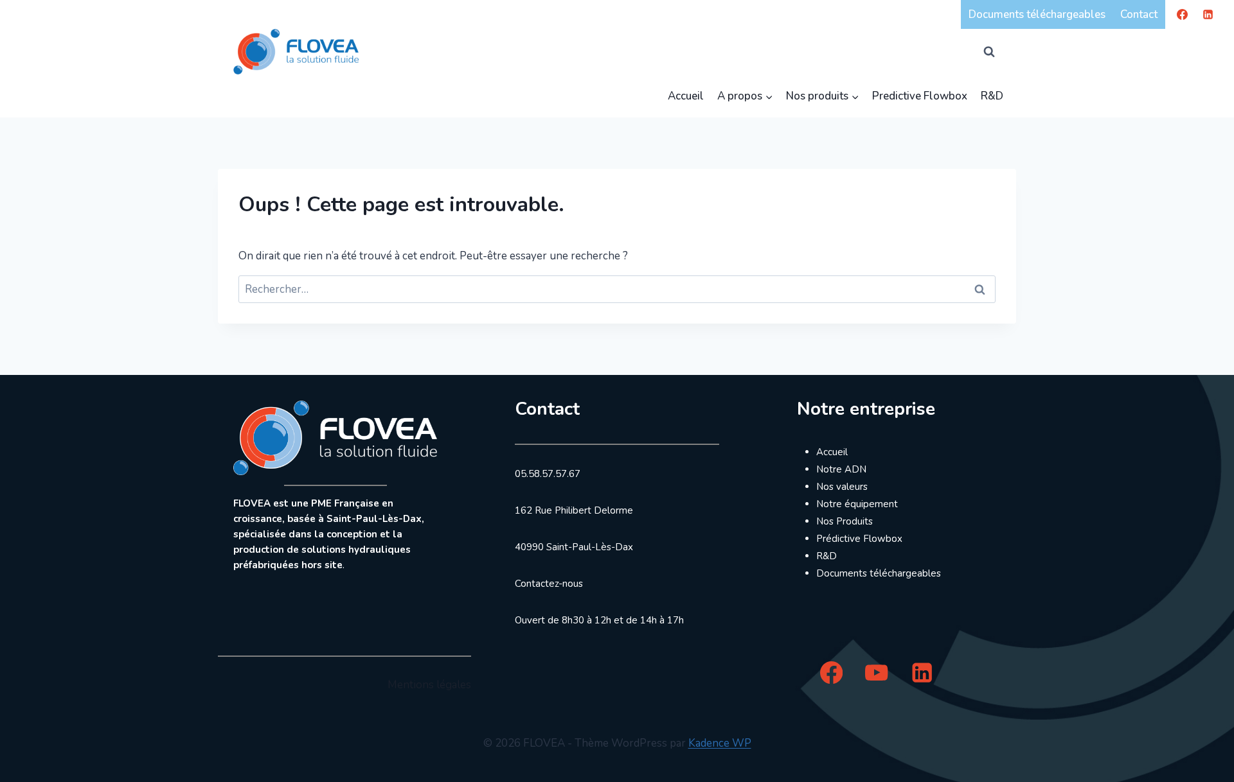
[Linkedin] (1208, 14)
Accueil (686, 96)
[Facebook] (1183, 14)
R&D (992, 96)
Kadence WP (719, 743)
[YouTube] (877, 672)
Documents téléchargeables (1037, 14)
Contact (1139, 14)
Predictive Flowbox (919, 96)
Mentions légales (429, 684)
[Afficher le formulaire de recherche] (989, 51)
